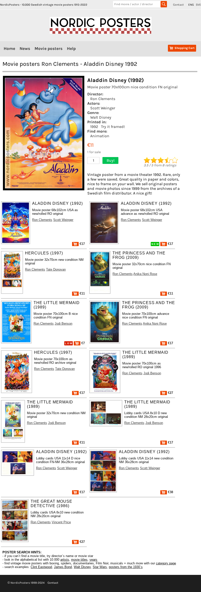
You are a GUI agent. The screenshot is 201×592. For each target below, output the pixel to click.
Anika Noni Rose (145, 274)
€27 (170, 393)
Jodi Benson (63, 323)
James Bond (63, 567)
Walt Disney (100, 117)
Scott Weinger (102, 108)
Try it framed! (113, 126)
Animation (99, 136)
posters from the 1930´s (126, 567)
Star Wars (100, 567)
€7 (82, 343)
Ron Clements (102, 98)
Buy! (110, 160)
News (25, 48)
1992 (94, 126)
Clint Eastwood (41, 567)
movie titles (79, 559)
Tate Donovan (56, 269)
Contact (178, 4)
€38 (170, 492)
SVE (198, 4)
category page (166, 563)
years (93, 559)
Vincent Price (61, 522)
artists (64, 559)
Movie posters (49, 48)
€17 (82, 244)
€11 (82, 293)
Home (9, 48)
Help (71, 48)
